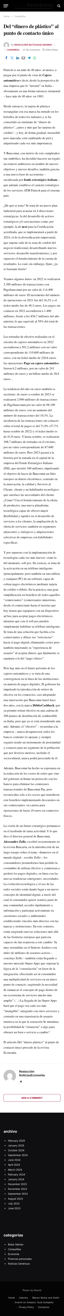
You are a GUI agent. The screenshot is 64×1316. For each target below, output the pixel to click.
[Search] (58, 6)
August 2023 (15, 1198)
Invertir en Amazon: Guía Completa (34, 1302)
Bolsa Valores (15, 1244)
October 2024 (16, 1150)
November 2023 (17, 1188)
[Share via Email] (23, 58)
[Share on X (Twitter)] (12, 58)
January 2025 (16, 1145)
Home (11, 1297)
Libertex (23, 1297)
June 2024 (14, 1159)
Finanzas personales (20, 1258)
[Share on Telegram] (29, 58)
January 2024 (16, 1179)
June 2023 (14, 1208)
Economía (13, 1254)
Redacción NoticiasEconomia (33, 44)
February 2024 (16, 1174)
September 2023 (18, 1193)
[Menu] (6, 6)
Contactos (43, 1307)
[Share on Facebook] (6, 58)
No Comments (33, 49)
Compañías (13, 50)
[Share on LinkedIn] (17, 58)
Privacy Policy (26, 1307)
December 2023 (17, 1184)
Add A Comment (32, 1097)
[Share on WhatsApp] (34, 58)
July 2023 (14, 1203)
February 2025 (16, 1140)
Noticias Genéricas (19, 1263)
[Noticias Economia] (34, 6)
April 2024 (14, 1164)
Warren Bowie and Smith (45, 1297)
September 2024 (18, 1155)
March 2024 (15, 1169)
